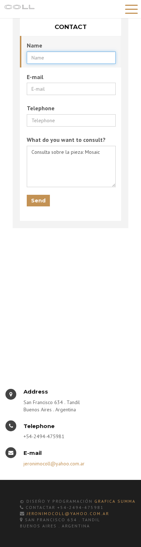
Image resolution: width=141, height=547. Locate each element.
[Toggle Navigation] (130, 8)
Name (34, 45)
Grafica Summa (115, 501)
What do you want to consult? (66, 139)
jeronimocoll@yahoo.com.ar (54, 463)
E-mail (35, 77)
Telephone (41, 108)
